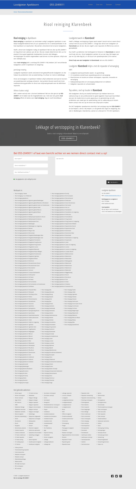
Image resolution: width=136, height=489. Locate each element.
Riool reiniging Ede (46, 289)
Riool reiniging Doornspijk (21, 382)
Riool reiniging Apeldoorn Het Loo (60, 207)
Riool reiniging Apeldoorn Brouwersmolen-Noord (27, 263)
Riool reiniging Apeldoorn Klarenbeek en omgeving (65, 237)
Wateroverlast (18, 461)
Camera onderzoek (20, 432)
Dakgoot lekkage (33, 398)
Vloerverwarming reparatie (22, 450)
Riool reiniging (85, 421)
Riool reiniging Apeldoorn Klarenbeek (61, 235)
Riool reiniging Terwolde (48, 380)
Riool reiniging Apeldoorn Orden (60, 281)
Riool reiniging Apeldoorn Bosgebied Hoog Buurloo (28, 242)
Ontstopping (65, 423)
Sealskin (83, 442)
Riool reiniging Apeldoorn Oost (60, 279)
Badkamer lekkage (19, 407)
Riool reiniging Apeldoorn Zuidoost (24, 359)
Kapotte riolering (48, 432)
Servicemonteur (85, 444)
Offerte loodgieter (66, 414)
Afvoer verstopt (19, 398)
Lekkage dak (47, 444)
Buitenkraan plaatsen (20, 428)
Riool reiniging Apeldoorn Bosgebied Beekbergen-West (29, 235)
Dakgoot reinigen (33, 400)
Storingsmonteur (102, 402)
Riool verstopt (85, 423)
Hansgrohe (46, 402)
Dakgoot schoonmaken (35, 407)
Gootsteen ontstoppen (50, 393)
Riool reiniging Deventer (21, 380)
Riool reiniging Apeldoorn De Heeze (24, 279)
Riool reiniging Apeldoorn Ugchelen (24, 324)
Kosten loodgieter (48, 437)
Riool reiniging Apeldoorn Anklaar (23, 214)
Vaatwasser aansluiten (103, 421)
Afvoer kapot (18, 393)
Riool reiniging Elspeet (47, 296)
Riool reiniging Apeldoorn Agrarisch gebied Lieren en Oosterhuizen (32, 205)
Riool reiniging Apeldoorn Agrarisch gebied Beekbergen (29, 200)
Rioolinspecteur (85, 425)
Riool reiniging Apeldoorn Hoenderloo (61, 210)
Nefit (63, 411)
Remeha (64, 437)
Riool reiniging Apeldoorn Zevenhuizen (25, 352)
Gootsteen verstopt (49, 395)
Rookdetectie (84, 432)
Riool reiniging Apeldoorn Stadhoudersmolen (26, 317)
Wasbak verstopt (19, 457)
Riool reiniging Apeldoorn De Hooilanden (25, 281)
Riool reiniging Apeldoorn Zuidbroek (24, 357)
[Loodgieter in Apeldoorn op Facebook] (112, 476)
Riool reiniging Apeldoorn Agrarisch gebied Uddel (27, 207)
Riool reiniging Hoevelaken (48, 324)
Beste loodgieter (19, 414)
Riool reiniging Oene (47, 357)
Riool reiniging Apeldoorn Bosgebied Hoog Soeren (28, 244)
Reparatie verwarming (87, 395)
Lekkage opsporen (67, 393)
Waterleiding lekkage (20, 459)
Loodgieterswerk (66, 407)
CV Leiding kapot (19, 442)
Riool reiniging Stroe (47, 375)
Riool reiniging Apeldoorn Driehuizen (61, 200)
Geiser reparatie (33, 439)
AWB (16, 404)
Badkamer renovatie (20, 409)
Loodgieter (65, 398)
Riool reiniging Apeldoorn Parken (23, 296)
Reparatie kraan (66, 444)
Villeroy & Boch (19, 447)
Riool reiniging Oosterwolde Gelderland (52, 361)
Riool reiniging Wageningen (72, 310)
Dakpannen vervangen (34, 418)
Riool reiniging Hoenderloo (49, 322)
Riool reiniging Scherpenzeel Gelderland (52, 371)
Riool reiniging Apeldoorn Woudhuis (24, 348)
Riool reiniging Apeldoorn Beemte (23, 228)
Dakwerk (31, 423)
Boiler (16, 418)
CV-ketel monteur (33, 393)
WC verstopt (18, 468)
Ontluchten (65, 421)
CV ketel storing (19, 439)
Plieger (64, 425)
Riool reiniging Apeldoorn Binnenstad (24, 233)
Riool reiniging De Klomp (21, 375)
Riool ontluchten (85, 416)
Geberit (31, 437)
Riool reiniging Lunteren (48, 343)
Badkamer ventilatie (20, 411)
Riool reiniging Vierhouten (71, 301)
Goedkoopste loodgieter (35, 442)
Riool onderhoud (85, 414)
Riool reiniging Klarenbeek (25, 12)
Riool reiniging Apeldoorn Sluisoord (24, 303)
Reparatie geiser (66, 442)
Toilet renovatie (102, 411)
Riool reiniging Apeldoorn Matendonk (61, 256)
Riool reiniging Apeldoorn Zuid (23, 354)
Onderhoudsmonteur (67, 418)
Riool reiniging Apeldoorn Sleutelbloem (25, 301)
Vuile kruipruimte (19, 452)
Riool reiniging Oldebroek (48, 359)
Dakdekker (31, 395)
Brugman (17, 425)
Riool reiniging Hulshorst (48, 329)
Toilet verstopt (101, 416)
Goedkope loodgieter (34, 444)
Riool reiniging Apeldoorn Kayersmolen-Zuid (63, 228)
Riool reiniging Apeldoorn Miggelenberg (62, 272)
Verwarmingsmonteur (103, 442)
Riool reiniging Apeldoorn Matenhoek (61, 263)
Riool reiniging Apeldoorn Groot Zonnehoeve (63, 203)
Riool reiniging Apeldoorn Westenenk (24, 343)
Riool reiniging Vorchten (71, 308)
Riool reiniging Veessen (70, 299)
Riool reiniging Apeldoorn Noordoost (61, 277)
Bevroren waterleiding (20, 416)
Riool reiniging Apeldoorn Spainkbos (24, 306)
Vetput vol (100, 444)
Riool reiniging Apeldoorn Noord (60, 275)
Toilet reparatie (101, 414)
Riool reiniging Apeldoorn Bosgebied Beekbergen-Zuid (29, 237)
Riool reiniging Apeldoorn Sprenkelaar (25, 313)
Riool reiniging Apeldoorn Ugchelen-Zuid (25, 327)
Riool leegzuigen (85, 409)
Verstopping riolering (103, 428)
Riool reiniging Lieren (47, 338)
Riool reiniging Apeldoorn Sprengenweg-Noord (27, 310)
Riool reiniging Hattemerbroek (49, 315)
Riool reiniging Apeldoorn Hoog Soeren (62, 219)
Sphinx (99, 393)
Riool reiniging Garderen (48, 306)
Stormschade (101, 404)
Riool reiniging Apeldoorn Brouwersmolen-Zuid (27, 265)
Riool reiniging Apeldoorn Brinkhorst (24, 261)
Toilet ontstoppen (102, 409)
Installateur (47, 411)
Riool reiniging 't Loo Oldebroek (23, 196)
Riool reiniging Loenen (47, 341)
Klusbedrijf (46, 435)
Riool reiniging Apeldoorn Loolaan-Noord (62, 251)
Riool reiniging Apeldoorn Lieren (60, 242)
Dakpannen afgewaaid (34, 416)
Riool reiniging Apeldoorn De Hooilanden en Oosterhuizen (30, 284)
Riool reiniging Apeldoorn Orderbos (61, 284)
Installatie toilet (48, 421)
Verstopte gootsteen (103, 435)
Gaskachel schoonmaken (35, 432)
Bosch (16, 423)
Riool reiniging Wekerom (71, 315)
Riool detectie (85, 404)
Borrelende (18, 421)
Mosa (63, 409)
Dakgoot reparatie (33, 402)
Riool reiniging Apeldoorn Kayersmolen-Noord (64, 226)
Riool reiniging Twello (70, 289)
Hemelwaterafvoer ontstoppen (52, 404)
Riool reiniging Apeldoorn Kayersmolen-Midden (64, 223)
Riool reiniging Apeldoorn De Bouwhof (25, 275)
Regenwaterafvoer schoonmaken (70, 435)
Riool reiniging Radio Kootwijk (49, 368)
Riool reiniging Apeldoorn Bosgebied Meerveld (27, 249)
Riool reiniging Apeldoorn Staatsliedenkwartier (27, 315)
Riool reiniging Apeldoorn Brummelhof (25, 268)
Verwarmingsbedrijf (103, 439)
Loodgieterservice (66, 404)
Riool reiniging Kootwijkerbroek (50, 336)
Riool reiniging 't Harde (21, 193)
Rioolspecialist (85, 428)
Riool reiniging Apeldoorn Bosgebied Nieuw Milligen (28, 251)
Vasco (99, 425)
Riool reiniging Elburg (47, 294)
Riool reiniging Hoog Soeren (49, 327)
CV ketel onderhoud (20, 435)
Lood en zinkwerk (66, 395)
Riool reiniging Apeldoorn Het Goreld (61, 205)
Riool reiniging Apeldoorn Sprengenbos (25, 308)
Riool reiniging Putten (47, 366)
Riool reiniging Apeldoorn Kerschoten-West (63, 233)
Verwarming (101, 437)
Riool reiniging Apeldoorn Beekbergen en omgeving (28, 226)
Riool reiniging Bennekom (21, 371)
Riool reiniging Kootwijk (48, 334)
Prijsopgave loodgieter (68, 428)
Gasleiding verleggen (34, 435)
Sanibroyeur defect (86, 435)
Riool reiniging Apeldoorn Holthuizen (61, 214)
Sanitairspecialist (85, 439)
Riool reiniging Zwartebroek (72, 324)
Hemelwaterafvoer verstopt (51, 407)
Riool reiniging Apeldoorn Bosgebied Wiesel (26, 258)
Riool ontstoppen (86, 418)
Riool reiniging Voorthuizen (72, 306)
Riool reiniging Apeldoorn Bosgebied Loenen (26, 247)
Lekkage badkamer (49, 442)
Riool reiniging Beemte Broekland (23, 368)
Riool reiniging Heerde (47, 317)
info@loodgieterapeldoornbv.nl (112, 195)
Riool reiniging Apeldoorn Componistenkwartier (27, 272)
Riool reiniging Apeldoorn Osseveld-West (25, 289)
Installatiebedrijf (48, 423)
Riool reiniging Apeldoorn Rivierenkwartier (26, 299)
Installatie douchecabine (50, 416)
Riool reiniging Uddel (70, 292)
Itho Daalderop (48, 428)
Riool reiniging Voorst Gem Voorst (73, 303)
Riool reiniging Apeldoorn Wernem (24, 338)
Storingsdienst (101, 400)
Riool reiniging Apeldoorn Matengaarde (62, 261)
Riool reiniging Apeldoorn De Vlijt (60, 193)
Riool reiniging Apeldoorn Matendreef (61, 258)
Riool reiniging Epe (46, 301)
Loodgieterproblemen (67, 400)
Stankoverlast (101, 395)
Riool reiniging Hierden (47, 320)
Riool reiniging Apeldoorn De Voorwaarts (62, 196)
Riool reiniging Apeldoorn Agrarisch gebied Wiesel (28, 212)
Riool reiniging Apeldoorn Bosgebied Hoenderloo (27, 240)
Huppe (45, 409)
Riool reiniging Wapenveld (71, 313)
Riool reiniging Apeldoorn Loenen (60, 247)
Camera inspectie (19, 430)
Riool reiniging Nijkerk (47, 348)
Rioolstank (84, 430)
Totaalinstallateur (102, 418)
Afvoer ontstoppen (20, 395)
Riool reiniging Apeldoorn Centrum (24, 270)
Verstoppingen (101, 430)
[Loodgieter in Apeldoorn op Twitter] (116, 476)
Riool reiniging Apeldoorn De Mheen (24, 286)
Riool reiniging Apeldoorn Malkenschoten (62, 254)
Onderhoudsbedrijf (67, 416)
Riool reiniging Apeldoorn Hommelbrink (62, 216)
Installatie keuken (48, 418)
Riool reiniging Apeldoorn (21, 198)
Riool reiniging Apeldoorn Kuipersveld (61, 240)
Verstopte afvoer (102, 432)
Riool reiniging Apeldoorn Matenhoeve (62, 265)
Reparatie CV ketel (66, 439)
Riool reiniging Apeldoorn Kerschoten (61, 230)
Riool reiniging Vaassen (70, 296)
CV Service (17, 444)
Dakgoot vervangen (34, 411)
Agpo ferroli (18, 400)
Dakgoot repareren (33, 404)
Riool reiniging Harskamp (48, 310)
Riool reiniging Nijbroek (48, 345)
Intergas (46, 425)
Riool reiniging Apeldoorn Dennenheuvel (62, 198)
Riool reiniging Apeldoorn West (23, 341)
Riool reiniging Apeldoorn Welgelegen (24, 331)
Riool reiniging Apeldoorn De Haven (24, 277)
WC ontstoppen (19, 466)
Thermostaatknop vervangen (105, 407)
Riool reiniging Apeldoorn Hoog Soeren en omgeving (65, 221)
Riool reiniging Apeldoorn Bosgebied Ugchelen (27, 256)
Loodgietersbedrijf (67, 402)
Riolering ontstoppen (86, 400)
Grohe (45, 398)
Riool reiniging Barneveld (21, 364)
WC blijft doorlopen (20, 463)
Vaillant (100, 423)
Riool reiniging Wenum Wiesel (72, 317)
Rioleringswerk (85, 402)
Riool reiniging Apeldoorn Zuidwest (24, 361)
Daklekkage (32, 414)
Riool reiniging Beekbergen (22, 366)
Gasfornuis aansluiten (34, 430)
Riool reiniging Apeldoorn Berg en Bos (25, 230)
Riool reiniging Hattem (47, 313)
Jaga (45, 430)
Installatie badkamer (49, 414)
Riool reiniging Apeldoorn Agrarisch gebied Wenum (28, 210)
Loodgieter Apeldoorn (26, 4)
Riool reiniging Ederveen (48, 292)
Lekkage (46, 439)
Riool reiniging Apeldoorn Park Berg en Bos (26, 294)
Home (15, 12)
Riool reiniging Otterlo (47, 364)
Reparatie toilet (85, 393)
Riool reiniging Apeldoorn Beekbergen (25, 223)
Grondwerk (47, 400)
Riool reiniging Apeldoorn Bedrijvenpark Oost (27, 221)
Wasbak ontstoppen (20, 454)
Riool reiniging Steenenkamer (49, 373)
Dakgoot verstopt (33, 409)
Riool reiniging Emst (47, 299)
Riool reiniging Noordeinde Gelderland (52, 352)
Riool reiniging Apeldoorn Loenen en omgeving (64, 249)
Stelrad (99, 398)
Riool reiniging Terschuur (48, 378)
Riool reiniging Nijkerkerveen (49, 350)
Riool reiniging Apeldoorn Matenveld (61, 270)
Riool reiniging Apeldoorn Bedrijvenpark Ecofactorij (28, 219)
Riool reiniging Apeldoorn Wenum (24, 334)
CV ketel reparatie (19, 437)
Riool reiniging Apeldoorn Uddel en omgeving (27, 322)
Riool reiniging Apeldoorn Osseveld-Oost (62, 286)
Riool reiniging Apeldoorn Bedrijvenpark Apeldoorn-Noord (30, 216)
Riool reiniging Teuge (47, 382)
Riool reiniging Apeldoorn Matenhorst (61, 268)
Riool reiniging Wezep (70, 320)
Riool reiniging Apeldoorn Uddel (23, 320)
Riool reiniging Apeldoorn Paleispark (24, 292)
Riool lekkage (84, 411)
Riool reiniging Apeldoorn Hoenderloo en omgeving (65, 212)
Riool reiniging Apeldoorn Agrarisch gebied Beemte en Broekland (31, 203)
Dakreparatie (32, 421)
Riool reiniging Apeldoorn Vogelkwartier (25, 329)
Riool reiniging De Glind (21, 373)
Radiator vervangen (67, 432)
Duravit (31, 425)
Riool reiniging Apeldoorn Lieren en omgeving (63, 244)
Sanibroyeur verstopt (86, 437)
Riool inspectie (85, 407)
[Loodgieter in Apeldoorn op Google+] (120, 476)
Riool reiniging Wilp (70, 322)
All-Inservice (18, 402)
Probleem (64, 430)
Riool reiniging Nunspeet (48, 354)
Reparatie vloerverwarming (88, 398)
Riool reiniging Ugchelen (71, 294)
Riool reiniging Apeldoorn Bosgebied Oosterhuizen (28, 254)
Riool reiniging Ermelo (47, 303)
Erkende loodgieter (34, 428)
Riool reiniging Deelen (20, 378)
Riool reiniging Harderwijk (48, 308)
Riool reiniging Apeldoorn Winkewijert (25, 345)
